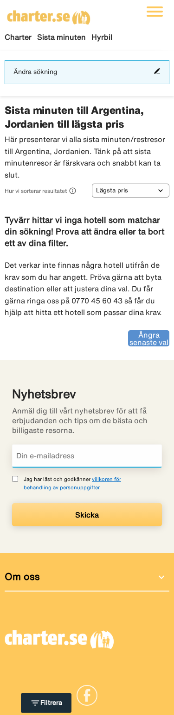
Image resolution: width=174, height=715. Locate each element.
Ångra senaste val (148, 338)
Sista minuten (61, 37)
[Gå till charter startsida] (48, 14)
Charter (18, 37)
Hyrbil (101, 37)
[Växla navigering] (155, 11)
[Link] (87, 694)
